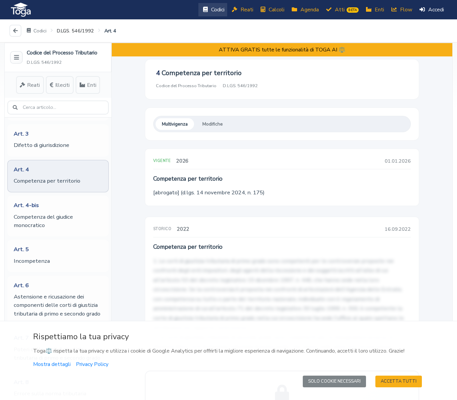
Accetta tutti (399, 381)
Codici (217, 9)
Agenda (309, 9)
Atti (345, 9)
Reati (246, 9)
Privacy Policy (92, 364)
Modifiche (212, 124)
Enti (378, 9)
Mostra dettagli (52, 364)
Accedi (435, 9)
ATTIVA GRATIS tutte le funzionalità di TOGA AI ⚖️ (282, 49)
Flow (405, 9)
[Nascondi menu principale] (16, 57)
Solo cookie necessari (334, 381)
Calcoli (275, 9)
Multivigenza (175, 124)
